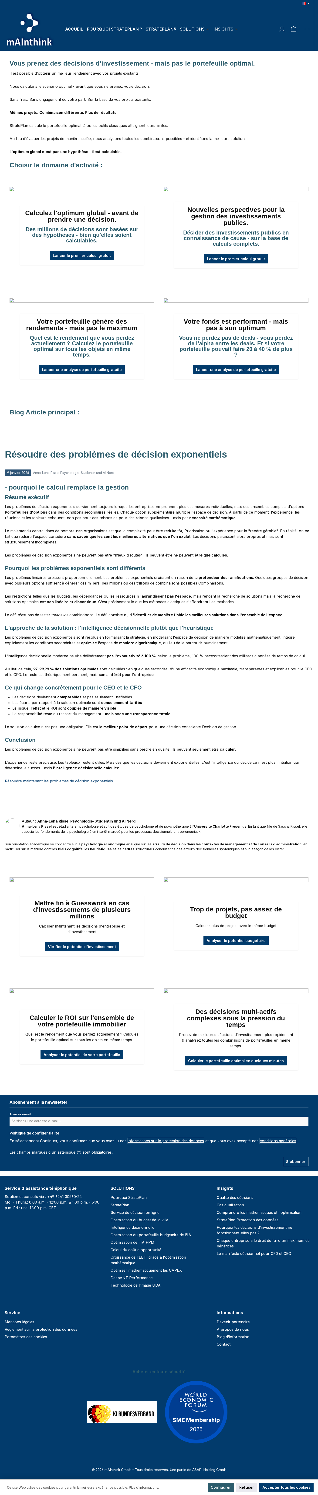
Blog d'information (233, 1336)
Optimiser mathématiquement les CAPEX (146, 1270)
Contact (223, 1344)
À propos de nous (233, 1329)
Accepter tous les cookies (286, 1487)
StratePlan (120, 1205)
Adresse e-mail (21, 1114)
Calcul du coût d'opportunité (136, 1249)
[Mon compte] (282, 29)
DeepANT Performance (132, 1277)
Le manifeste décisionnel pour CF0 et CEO (254, 1253)
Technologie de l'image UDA (136, 1285)
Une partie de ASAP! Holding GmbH (198, 1469)
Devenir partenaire (233, 1322)
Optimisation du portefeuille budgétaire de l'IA (151, 1234)
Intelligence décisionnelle (132, 1227)
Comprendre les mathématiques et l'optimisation (259, 1212)
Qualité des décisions (235, 1197)
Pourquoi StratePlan (129, 1197)
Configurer (221, 1487)
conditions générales (278, 1140)
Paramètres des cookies (26, 1336)
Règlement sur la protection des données (41, 1329)
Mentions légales (19, 1322)
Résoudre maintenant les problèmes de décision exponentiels (59, 781)
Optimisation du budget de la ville (139, 1220)
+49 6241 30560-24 (64, 1196)
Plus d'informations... (144, 1487)
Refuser (246, 1487)
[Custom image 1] (122, 1412)
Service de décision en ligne (135, 1212)
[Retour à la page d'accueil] (30, 29)
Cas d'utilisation (230, 1205)
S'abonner (295, 1161)
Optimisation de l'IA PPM (132, 1242)
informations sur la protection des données (166, 1140)
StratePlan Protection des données (247, 1220)
